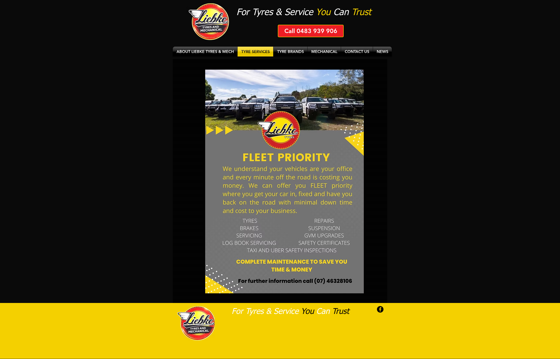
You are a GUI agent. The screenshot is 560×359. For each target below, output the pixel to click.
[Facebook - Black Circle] (380, 309)
